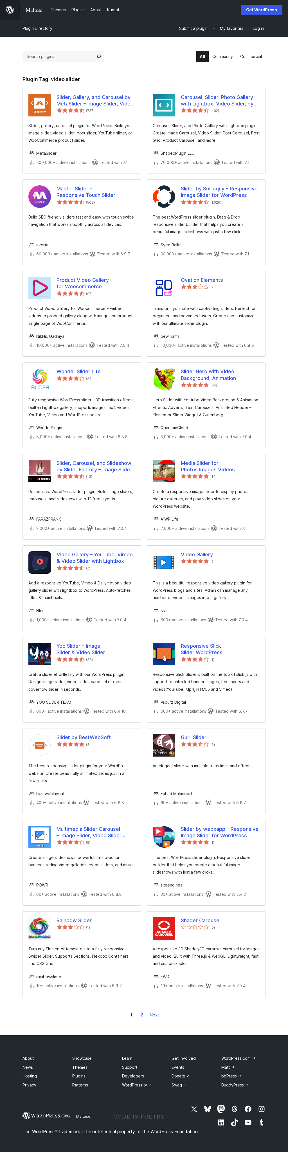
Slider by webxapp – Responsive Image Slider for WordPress (219, 832)
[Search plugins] (98, 56)
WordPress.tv (137, 1085)
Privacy (29, 1085)
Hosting (29, 1076)
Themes (79, 1067)
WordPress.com (238, 1058)
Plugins (79, 1076)
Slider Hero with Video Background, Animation (208, 374)
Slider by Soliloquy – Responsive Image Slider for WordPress (219, 192)
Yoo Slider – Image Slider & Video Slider (81, 649)
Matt (228, 1067)
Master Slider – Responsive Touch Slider (86, 192)
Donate (181, 1076)
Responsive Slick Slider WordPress (201, 649)
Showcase (82, 1058)
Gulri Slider (193, 737)
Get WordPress (261, 9)
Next (154, 1014)
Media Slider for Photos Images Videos (208, 466)
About (28, 1058)
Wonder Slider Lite (79, 371)
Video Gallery (197, 554)
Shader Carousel (200, 920)
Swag (179, 1085)
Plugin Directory (37, 28)
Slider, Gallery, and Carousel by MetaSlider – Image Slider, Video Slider (95, 100)
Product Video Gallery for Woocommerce (83, 283)
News (27, 1067)
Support (129, 1067)
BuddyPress (235, 1085)
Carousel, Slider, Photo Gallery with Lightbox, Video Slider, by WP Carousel (217, 100)
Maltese (83, 1116)
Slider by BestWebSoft (84, 737)
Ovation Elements (202, 280)
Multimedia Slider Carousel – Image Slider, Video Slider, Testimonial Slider (90, 832)
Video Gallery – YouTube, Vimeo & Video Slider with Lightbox (95, 558)
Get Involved (184, 1058)
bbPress (231, 1076)
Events (178, 1067)
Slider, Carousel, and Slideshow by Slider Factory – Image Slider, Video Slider (95, 466)
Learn (127, 1058)
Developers (133, 1076)
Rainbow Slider (74, 920)
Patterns (80, 1085)
